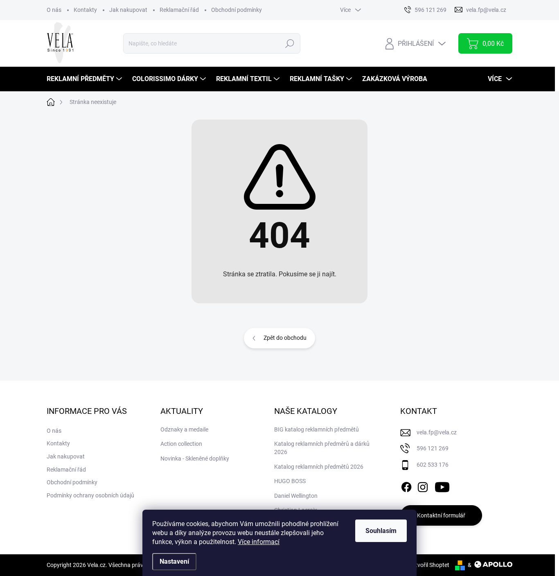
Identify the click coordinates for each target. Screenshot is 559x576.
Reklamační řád (179, 10)
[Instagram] (423, 485)
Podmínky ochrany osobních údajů (90, 495)
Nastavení (174, 561)
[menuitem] (85, 79)
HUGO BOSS (290, 481)
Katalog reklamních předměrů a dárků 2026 (322, 447)
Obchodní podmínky (236, 10)
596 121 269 (433, 448)
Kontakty (85, 10)
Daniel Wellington (296, 495)
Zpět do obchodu (285, 337)
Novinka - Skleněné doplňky (194, 458)
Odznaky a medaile (184, 429)
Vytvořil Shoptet (429, 565)
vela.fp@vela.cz (437, 432)
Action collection (181, 443)
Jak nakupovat (128, 10)
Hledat (289, 43)
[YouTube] (442, 485)
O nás (54, 10)
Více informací (259, 542)
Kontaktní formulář (441, 515)
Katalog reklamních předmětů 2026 (318, 466)
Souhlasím (381, 531)
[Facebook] (406, 485)
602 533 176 (433, 464)
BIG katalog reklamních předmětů (316, 429)
